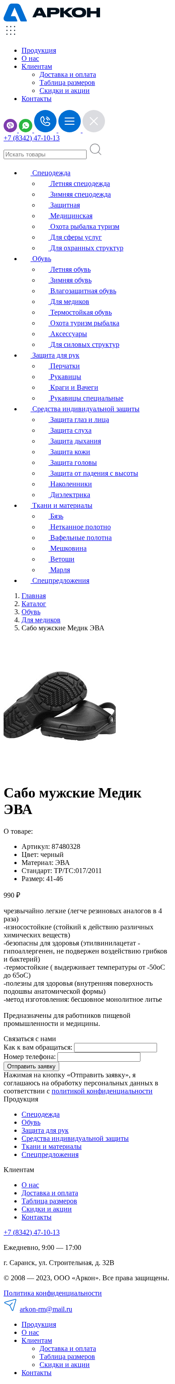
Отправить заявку (31, 1066)
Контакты (37, 98)
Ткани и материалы (61, 505)
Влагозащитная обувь (82, 291)
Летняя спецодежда (79, 183)
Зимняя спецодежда (79, 194)
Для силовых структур (83, 344)
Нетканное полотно (79, 527)
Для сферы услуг (75, 237)
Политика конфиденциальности (53, 1293)
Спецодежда (50, 173)
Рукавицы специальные (85, 398)
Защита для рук (55, 355)
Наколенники (70, 484)
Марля (59, 570)
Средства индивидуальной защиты (85, 409)
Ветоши (61, 559)
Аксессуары (67, 334)
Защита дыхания (74, 441)
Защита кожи (69, 452)
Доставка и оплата (67, 74)
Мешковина (67, 548)
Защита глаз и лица (78, 419)
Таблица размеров (67, 82)
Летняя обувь (69, 269)
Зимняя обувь (70, 280)
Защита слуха (70, 430)
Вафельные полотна (80, 537)
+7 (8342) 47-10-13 (32, 138)
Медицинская (70, 215)
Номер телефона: (30, 1056)
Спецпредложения (60, 580)
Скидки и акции (64, 90)
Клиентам (37, 1340)
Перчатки (64, 366)
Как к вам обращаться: (38, 1047)
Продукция (39, 50)
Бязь (55, 516)
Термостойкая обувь (80, 312)
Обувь (41, 258)
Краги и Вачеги (73, 387)
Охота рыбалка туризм (83, 226)
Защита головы (72, 462)
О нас (30, 58)
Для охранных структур (85, 248)
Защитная (64, 205)
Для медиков (68, 301)
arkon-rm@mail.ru (46, 1309)
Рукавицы (64, 376)
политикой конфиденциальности (102, 1091)
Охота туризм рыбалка (83, 323)
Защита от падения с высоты (93, 473)
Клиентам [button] (37, 66)
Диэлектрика (69, 494)
